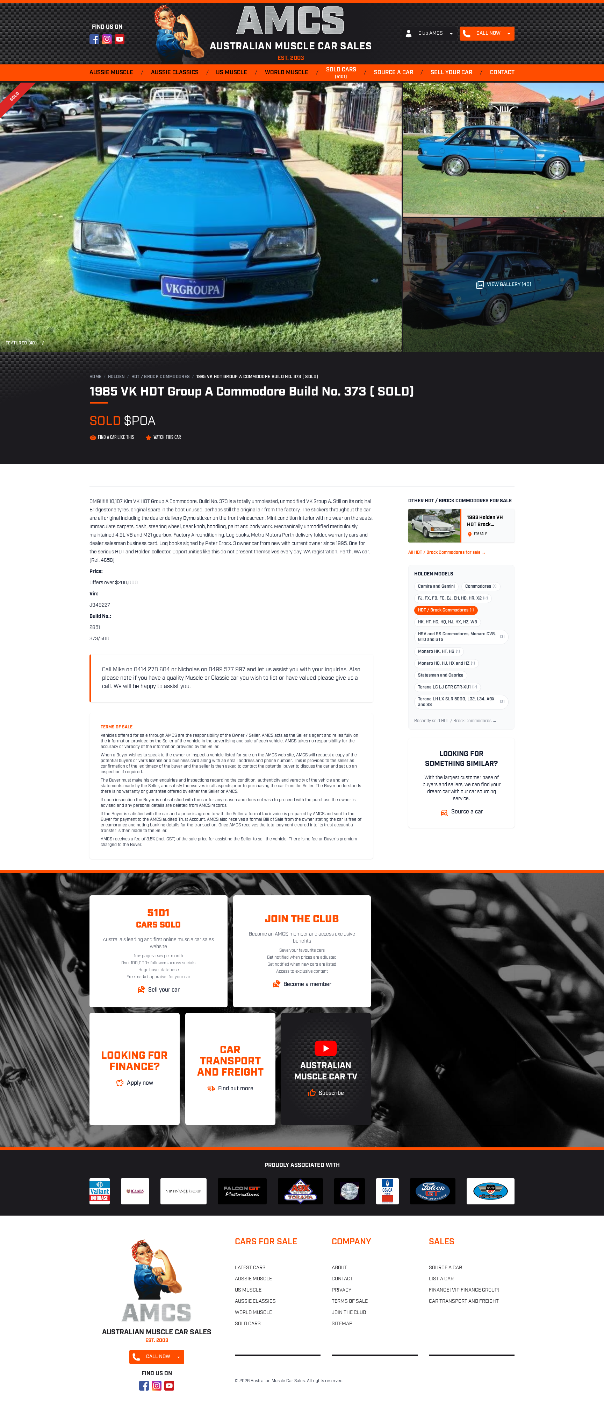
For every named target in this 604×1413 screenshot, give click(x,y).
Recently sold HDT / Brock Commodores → (455, 721)
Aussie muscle (111, 73)
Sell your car (451, 73)
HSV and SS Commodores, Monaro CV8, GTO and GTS (461, 637)
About (339, 1268)
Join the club (349, 1312)
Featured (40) (21, 343)
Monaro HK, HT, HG (439, 652)
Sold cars (341, 73)
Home (95, 377)
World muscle (286, 73)
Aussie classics (175, 73)
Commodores (481, 587)
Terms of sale (350, 1301)
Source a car (393, 73)
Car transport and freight (464, 1301)
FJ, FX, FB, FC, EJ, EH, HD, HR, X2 (453, 598)
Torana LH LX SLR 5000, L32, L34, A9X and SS (461, 702)
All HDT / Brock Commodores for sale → (447, 553)
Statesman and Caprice (440, 675)
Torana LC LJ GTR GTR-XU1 (447, 687)
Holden (116, 377)
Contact (502, 73)
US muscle (231, 73)
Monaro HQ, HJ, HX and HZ (446, 664)
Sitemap (342, 1324)
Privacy (341, 1290)
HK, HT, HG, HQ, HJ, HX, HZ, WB (447, 622)
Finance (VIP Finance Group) (464, 1290)
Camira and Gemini (436, 587)
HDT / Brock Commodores (160, 377)
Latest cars (250, 1268)
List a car (441, 1279)
